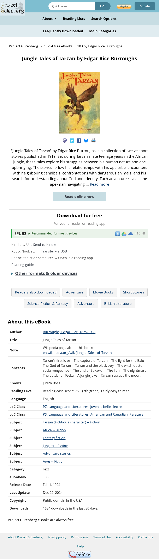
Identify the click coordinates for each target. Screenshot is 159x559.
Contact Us (145, 537)
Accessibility (124, 537)
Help (80, 546)
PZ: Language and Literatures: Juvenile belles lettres (83, 406)
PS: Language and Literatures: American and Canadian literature (93, 414)
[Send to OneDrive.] (130, 233)
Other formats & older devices (46, 273)
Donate (145, 6)
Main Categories (102, 31)
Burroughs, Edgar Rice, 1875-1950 (69, 332)
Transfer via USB (54, 251)
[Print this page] (93, 140)
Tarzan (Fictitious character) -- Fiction (71, 422)
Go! (103, 6)
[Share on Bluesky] (86, 140)
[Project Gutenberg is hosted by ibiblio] (79, 556)
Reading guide (22, 264)
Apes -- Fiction (54, 461)
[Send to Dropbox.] (117, 233)
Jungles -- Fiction (55, 446)
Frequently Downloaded (63, 31)
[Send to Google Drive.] (124, 233)
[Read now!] (79, 132)
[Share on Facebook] (79, 140)
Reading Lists (74, 18)
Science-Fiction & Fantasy (47, 303)
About (49, 18)
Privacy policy (57, 537)
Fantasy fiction (54, 438)
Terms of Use (102, 537)
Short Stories (133, 292)
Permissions (79, 537)
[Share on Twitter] (72, 140)
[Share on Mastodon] (65, 140)
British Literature (118, 303)
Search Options (104, 18)
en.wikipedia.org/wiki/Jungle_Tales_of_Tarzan (77, 352)
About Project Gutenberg (25, 537)
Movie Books (103, 292)
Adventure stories (57, 453)
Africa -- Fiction (54, 430)
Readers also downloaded (36, 292)
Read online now (80, 196)
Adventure (74, 292)
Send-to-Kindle (44, 244)
